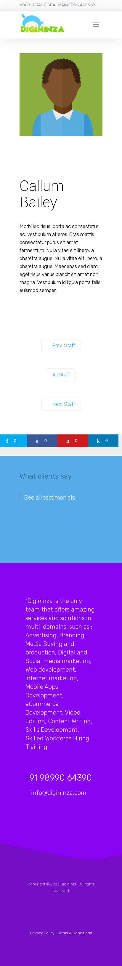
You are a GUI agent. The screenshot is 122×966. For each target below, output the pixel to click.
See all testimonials (49, 497)
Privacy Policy (42, 933)
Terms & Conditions (74, 933)
